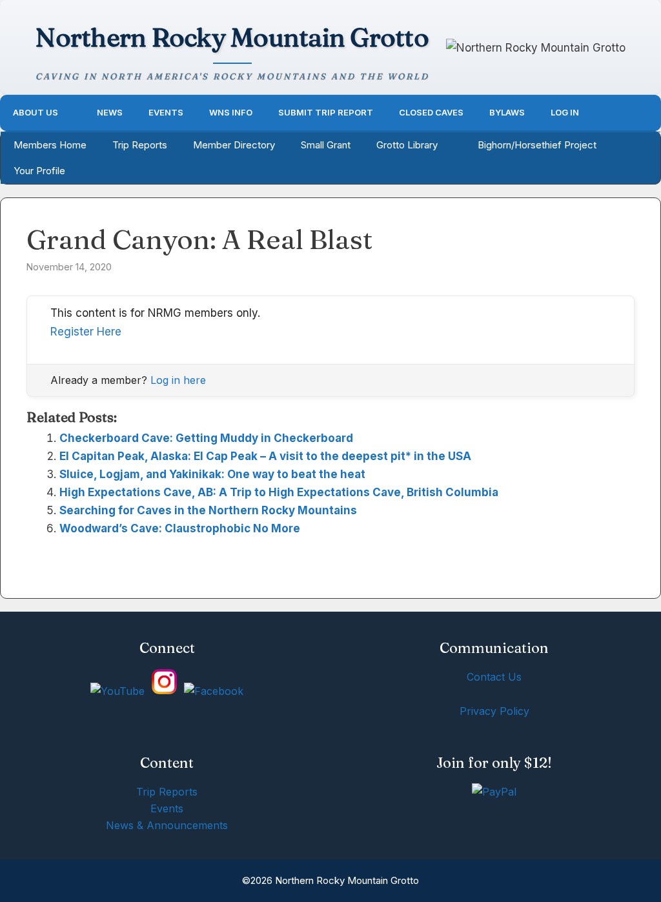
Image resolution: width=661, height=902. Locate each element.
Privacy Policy (494, 711)
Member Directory (234, 145)
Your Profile (39, 171)
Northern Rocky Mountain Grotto (232, 37)
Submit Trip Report (325, 112)
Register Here (85, 331)
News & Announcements (167, 825)
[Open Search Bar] (642, 112)
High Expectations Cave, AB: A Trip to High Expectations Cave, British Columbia (278, 492)
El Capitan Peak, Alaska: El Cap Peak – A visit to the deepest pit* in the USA (265, 456)
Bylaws (507, 112)
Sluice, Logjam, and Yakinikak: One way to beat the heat (212, 474)
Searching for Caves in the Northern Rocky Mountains (208, 510)
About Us (35, 112)
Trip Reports (139, 145)
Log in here (178, 380)
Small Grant (326, 145)
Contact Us (494, 676)
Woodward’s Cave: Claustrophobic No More (179, 528)
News (110, 112)
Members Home (50, 145)
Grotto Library (407, 145)
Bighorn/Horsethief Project (537, 145)
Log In (565, 112)
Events (165, 112)
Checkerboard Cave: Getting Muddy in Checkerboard (206, 438)
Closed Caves (431, 112)
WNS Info (230, 112)
